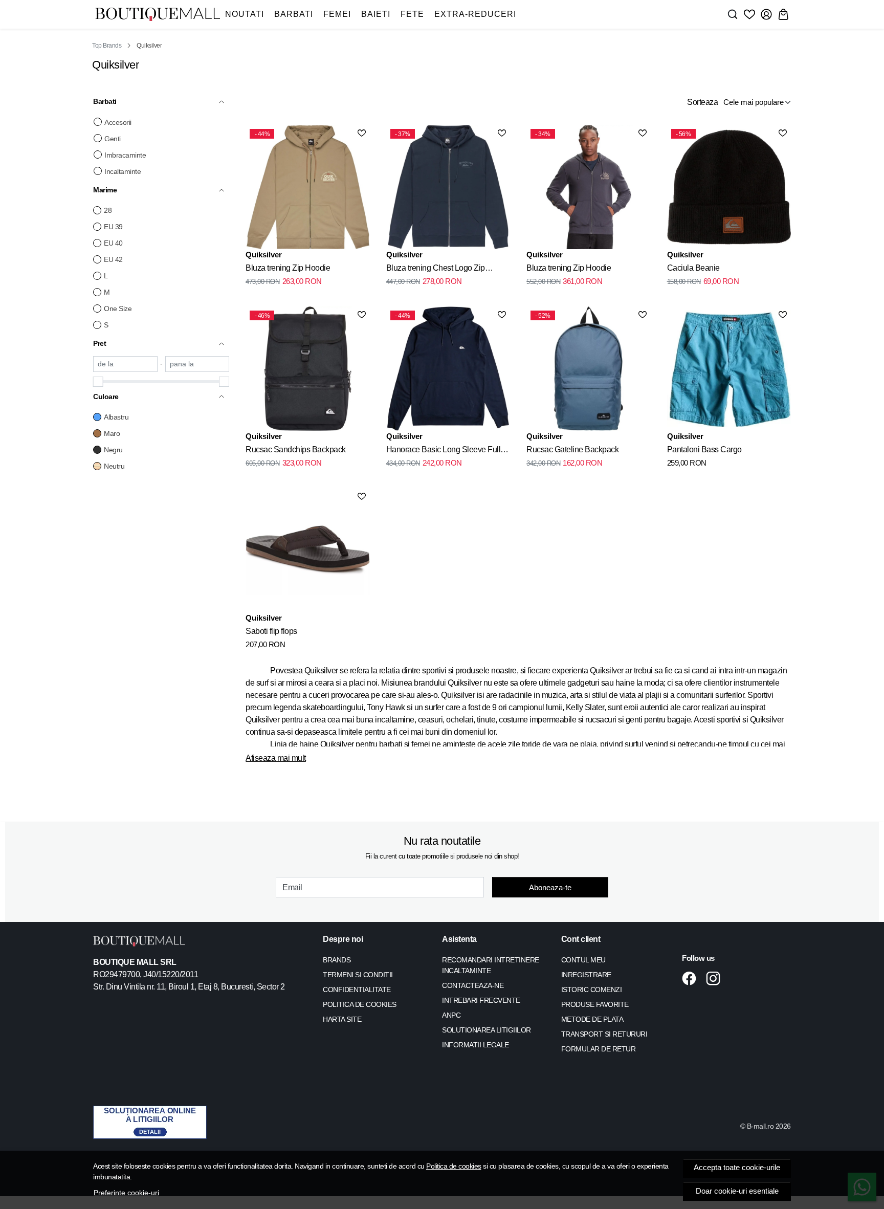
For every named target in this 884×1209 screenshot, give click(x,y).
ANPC (451, 1015)
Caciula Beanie (693, 267)
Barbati (293, 14)
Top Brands (106, 45)
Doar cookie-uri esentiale (737, 1191)
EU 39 (113, 227)
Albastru (116, 417)
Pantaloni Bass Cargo (704, 449)
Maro (112, 433)
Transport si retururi (604, 1034)
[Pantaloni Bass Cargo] (729, 368)
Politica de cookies (453, 1166)
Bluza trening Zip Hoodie (288, 267)
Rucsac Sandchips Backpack (296, 449)
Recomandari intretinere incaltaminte (490, 965)
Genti (112, 139)
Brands (336, 960)
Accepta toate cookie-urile (737, 1167)
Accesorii (117, 122)
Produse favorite (595, 1004)
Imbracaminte (125, 155)
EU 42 (113, 259)
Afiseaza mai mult (276, 758)
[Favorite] (749, 14)
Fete (412, 14)
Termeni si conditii (358, 975)
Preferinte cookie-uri (126, 1193)
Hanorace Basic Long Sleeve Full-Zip (444, 451)
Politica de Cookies (359, 1004)
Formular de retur (598, 1049)
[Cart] (783, 14)
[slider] (98, 382)
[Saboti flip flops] (307, 550)
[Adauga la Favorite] (362, 133)
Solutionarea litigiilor (486, 1030)
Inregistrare (586, 975)
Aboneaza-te (550, 887)
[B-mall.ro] (157, 14)
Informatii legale (475, 1045)
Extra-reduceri (475, 14)
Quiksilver (264, 254)
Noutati (244, 14)
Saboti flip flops (271, 631)
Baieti (375, 14)
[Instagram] (716, 978)
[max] (197, 364)
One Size (117, 308)
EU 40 (113, 243)
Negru (113, 450)
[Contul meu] (766, 14)
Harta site (342, 1019)
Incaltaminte (122, 171)
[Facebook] (692, 978)
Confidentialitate (357, 989)
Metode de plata (592, 1019)
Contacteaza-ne (472, 985)
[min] (125, 364)
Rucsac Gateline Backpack (572, 449)
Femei (337, 14)
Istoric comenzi (591, 989)
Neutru (114, 466)
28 (108, 210)
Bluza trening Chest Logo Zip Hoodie (435, 269)
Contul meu (583, 960)
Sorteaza (702, 102)
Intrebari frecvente (481, 1000)
